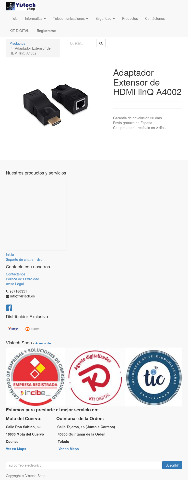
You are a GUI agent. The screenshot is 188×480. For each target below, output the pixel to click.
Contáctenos (15, 274)
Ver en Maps (16, 448)
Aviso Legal (15, 283)
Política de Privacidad (22, 278)
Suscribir (172, 465)
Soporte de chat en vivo (24, 259)
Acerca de (43, 343)
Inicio (10, 254)
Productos (17, 43)
